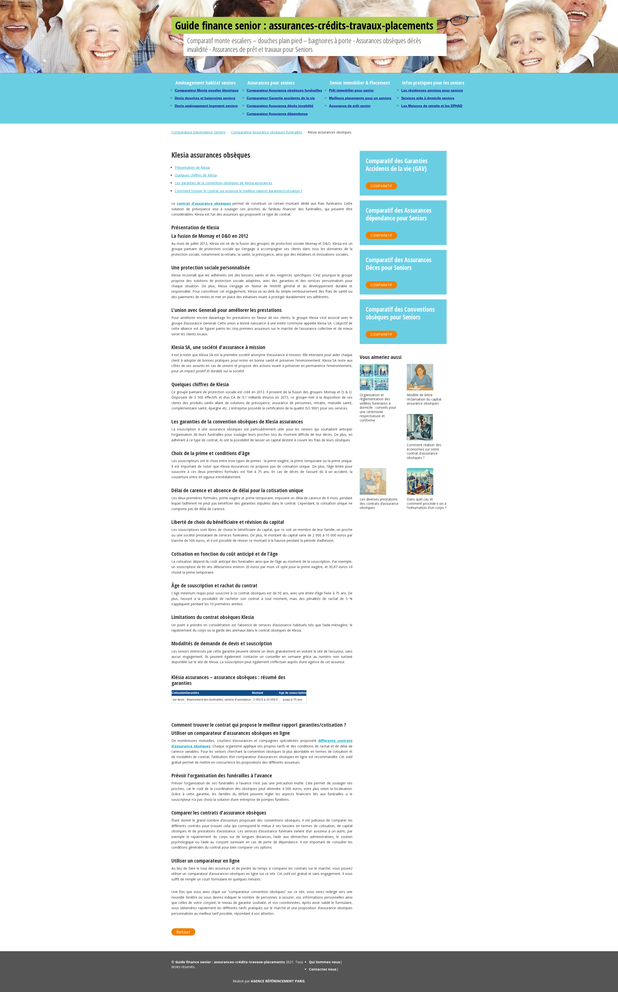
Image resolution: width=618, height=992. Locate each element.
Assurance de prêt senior (350, 106)
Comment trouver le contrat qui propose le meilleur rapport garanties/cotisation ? (238, 191)
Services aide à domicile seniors (427, 98)
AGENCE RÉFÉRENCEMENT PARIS (278, 981)
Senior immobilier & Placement (360, 82)
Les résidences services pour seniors (432, 90)
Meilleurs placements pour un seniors (360, 98)
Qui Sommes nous (324, 962)
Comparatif (381, 185)
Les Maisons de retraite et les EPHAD (431, 106)
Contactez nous (323, 969)
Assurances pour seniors (271, 82)
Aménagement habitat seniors (206, 82)
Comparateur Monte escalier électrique (207, 90)
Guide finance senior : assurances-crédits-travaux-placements (304, 25)
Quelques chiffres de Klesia (196, 175)
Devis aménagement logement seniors (206, 106)
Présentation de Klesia (192, 167)
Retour (183, 932)
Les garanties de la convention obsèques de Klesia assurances (223, 183)
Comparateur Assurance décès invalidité (280, 106)
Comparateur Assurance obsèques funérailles (284, 90)
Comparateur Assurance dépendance (277, 114)
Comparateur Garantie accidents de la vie (281, 98)
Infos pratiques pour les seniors (433, 82)
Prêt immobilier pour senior (351, 90)
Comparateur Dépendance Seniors (198, 132)
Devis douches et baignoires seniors (205, 98)
